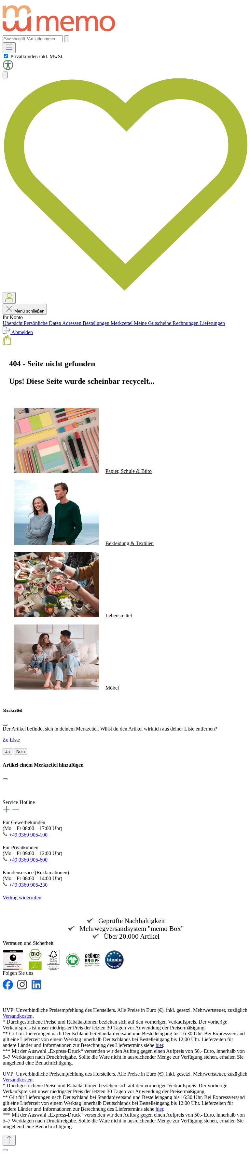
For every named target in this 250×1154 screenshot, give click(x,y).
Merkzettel (122, 323)
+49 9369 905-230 (28, 885)
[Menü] (9, 47)
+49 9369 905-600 (28, 860)
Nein (20, 751)
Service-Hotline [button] (19, 802)
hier (159, 1045)
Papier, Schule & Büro (128, 471)
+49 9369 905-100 (28, 835)
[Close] (5, 725)
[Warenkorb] (7, 343)
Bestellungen (97, 323)
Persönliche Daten (43, 323)
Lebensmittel (118, 615)
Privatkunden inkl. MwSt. (36, 56)
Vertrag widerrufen (22, 897)
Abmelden (22, 332)
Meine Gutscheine (153, 323)
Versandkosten (18, 1016)
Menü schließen (29, 311)
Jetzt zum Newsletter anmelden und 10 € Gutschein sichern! (112, 790)
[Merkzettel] (125, 289)
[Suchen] (66, 38)
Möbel (112, 688)
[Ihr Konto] (9, 298)
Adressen (72, 323)
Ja (7, 751)
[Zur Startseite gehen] (62, 32)
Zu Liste (11, 740)
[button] (8, 68)
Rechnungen (186, 323)
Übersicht (13, 323)
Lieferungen (212, 323)
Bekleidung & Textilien (129, 543)
